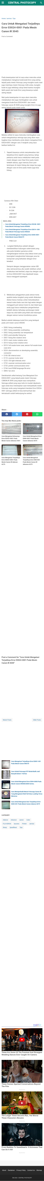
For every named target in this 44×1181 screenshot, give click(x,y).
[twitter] (17, 414)
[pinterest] (27, 414)
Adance (5, 820)
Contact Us (31, 1170)
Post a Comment (7, 36)
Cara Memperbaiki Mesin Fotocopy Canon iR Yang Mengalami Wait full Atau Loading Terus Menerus (26, 794)
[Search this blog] (41, 2)
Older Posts (37, 720)
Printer (24, 824)
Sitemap (39, 1170)
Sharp (5, 827)
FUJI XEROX (7, 824)
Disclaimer (11, 1170)
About (4, 1170)
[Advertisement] (22, 11)
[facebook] (7, 414)
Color (28, 820)
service (31, 824)
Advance (14, 820)
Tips (21, 827)
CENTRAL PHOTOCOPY (22, 2)
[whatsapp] (37, 414)
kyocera (16, 824)
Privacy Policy (21, 1170)
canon (21, 820)
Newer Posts (7, 720)
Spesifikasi (13, 827)
